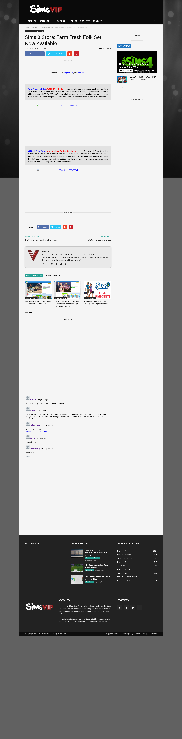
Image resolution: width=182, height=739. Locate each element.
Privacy (144, 634)
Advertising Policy (127, 634)
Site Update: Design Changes (99, 240)
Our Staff (85, 21)
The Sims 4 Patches (125, 70)
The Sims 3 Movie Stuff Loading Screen (41, 240)
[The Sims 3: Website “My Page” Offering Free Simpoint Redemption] (97, 290)
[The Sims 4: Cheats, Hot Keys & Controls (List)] (77, 579)
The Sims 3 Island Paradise (128, 577)
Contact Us (153, 634)
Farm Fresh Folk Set (37, 89)
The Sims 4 (89, 570)
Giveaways (121, 566)
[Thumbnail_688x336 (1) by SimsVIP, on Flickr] (68, 184)
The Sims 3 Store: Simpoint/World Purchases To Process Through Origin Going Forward (66, 303)
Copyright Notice (112, 634)
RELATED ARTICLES (34, 276)
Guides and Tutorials (93, 558)
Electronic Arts (123, 573)
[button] (154, 21)
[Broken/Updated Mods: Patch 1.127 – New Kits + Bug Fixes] (122, 79)
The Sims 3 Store (39, 31)
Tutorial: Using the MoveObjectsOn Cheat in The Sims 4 (96, 552)
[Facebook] (44, 264)
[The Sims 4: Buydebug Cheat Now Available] (77, 568)
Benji (135, 70)
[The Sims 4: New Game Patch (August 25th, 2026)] (137, 62)
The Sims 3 (29, 31)
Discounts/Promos (124, 558)
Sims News (31, 21)
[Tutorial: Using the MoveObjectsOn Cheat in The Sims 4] (77, 553)
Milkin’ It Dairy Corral (37, 151)
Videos (74, 21)
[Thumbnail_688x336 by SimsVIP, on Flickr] (68, 119)
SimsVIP (30, 48)
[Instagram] (53, 264)
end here (81, 73)
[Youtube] (66, 264)
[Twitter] (62, 264)
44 (110, 48)
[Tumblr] (57, 264)
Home (27, 28)
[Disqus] (68, 362)
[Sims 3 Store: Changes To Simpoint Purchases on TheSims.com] (38, 290)
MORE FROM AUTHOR (53, 276)
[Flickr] (48, 264)
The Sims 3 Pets (123, 569)
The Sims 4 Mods (124, 580)
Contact (97, 21)
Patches (61, 21)
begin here (68, 73)
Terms (137, 634)
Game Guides (46, 21)
